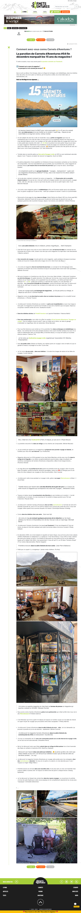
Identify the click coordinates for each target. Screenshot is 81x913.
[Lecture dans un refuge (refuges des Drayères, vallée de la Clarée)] (46, 604)
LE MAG (24, 12)
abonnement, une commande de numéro (28, 912)
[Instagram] (65, 883)
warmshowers (57, 505)
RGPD (76, 895)
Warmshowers (65, 478)
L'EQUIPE (75, 887)
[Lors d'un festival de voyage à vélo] (46, 378)
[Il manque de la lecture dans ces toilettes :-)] (46, 840)
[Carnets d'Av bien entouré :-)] (46, 419)
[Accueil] (15, 12)
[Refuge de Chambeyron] (46, 569)
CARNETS (40, 887)
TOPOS (35, 12)
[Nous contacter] (15, 883)
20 (29, 281)
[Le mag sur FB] (60, 883)
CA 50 (44, 143)
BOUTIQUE (56, 12)
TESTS (44, 12)
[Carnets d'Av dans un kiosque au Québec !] (46, 222)
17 (24, 281)
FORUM (40, 891)
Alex (28, 31)
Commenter (41, 39)
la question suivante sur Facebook (51, 61)
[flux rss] (75, 883)
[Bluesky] (70, 883)
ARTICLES (5, 891)
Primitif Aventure (40, 313)
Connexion (66, 12)
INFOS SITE (75, 891)
